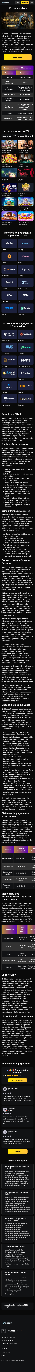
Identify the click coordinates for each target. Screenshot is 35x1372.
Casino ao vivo (14, 136)
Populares (5, 136)
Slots (29, 136)
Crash (22, 136)
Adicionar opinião (17, 1080)
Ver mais (17, 1151)
